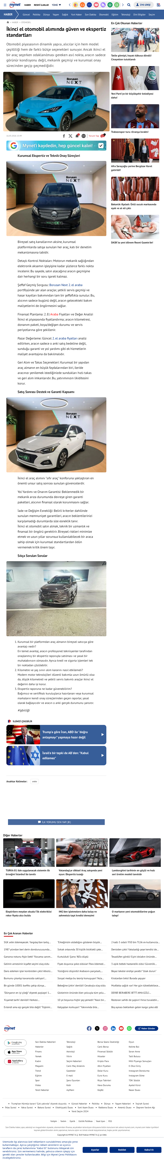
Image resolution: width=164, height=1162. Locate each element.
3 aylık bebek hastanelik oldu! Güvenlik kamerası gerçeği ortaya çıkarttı (133, 964)
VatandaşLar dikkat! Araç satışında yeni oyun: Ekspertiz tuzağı (80, 872)
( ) (56, 822)
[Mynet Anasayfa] (14, 4)
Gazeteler (71, 1070)
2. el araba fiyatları (65, 338)
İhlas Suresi (10, 1107)
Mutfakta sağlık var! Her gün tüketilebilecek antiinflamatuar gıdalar (135, 985)
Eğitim (115, 14)
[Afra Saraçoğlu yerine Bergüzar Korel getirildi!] (135, 151)
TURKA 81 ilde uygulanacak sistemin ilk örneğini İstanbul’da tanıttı (28, 872)
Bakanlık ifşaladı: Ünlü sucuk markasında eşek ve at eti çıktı (133, 206)
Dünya (46, 14)
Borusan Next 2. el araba (65, 285)
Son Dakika (90, 14)
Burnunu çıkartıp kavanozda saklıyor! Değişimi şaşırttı (24, 978)
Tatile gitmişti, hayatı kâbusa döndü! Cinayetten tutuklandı (131, 57)
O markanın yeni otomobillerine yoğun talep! (133, 913)
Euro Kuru (103, 1075)
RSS (110, 1121)
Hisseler (101, 1056)
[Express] (82, 5)
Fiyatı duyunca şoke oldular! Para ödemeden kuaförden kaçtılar (81, 964)
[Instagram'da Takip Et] (105, 1028)
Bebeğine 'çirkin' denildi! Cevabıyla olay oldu (81, 985)
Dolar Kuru (103, 1070)
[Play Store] (15, 1042)
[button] (5, 5)
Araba (54, 314)
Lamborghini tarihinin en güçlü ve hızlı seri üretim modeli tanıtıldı (133, 872)
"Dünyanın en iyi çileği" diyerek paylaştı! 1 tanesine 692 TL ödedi (26, 993)
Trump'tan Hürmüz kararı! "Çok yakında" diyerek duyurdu (39, 1103)
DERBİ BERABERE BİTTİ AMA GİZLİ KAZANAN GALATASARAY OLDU (130, 993)
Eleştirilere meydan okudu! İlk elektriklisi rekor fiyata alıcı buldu (29, 913)
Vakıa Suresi (27, 1107)
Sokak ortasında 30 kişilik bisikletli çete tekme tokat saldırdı (79, 949)
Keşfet (100, 1090)
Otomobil (104, 14)
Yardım (63, 1121)
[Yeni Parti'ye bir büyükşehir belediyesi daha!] (135, 78)
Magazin (39, 1066)
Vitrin (69, 1056)
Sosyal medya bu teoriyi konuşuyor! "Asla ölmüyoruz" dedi (79, 978)
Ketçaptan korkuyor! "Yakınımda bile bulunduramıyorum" (77, 1007)
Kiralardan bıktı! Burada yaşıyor (128, 978)
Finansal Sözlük (105, 1051)
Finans (38, 1051)
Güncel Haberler (79, 1103)
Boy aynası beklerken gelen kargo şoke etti (134, 1007)
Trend (38, 1070)
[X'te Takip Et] (97, 1028)
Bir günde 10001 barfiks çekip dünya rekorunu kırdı (24, 985)
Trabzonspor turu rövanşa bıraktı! (129, 131)
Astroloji (70, 1051)
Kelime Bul (134, 1046)
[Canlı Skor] (103, 5)
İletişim (53, 1121)
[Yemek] (75, 5)
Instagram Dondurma (139, 1070)
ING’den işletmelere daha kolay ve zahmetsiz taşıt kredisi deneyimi (78, 913)
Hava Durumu (104, 1085)
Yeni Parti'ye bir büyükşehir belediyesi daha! (132, 95)
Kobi (68, 1085)
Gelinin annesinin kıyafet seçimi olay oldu (26, 963)
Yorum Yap (97, 135)
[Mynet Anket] (89, 5)
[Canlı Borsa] (116, 5)
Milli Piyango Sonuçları (140, 1061)
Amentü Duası (124, 1107)
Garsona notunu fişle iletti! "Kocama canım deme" (27, 957)
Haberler (39, 1046)
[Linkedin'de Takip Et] (113, 1028)
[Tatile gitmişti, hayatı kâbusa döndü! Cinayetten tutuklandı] (135, 40)
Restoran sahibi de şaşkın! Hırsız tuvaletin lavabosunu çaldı (134, 1000)
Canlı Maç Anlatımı (75, 1066)
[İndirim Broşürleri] (96, 5)
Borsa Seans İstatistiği (108, 1041)
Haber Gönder (148, 1028)
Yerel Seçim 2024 (80, 1111)
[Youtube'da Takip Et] (121, 1028)
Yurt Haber (76, 14)
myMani (70, 1090)
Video (38, 1085)
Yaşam (56, 14)
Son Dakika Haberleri (45, 1041)
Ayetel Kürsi (135, 1085)
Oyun (131, 1041)
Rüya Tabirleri (104, 1080)
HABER (8, 14)
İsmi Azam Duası (86, 1107)
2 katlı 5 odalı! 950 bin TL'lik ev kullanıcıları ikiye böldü (135, 942)
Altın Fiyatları (104, 1066)
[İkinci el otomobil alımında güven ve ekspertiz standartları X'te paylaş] (70, 136)
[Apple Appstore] (15, 1052)
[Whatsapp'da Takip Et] (129, 1028)
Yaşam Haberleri (123, 1103)
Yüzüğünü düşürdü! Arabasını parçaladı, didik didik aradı (79, 971)
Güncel (26, 14)
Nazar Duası (134, 1090)
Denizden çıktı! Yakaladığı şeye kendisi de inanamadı (134, 949)
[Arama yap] (129, 5)
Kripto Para (103, 1061)
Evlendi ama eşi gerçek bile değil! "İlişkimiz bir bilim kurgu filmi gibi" (27, 1007)
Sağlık (65, 14)
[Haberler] (7, 22)
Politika (36, 14)
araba (34, 781)
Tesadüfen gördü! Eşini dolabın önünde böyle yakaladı (133, 957)
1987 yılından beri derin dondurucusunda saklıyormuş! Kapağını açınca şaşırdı (26, 949)
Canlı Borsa (103, 1046)
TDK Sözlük (134, 1080)
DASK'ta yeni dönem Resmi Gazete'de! (132, 242)
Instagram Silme (136, 1075)
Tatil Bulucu (134, 1056)
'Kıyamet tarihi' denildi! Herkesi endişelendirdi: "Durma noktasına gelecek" (27, 1000)
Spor (37, 1080)
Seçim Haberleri (74, 1061)
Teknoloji (125, 14)
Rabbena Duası (105, 1107)
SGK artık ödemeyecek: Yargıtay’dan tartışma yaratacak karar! (28, 942)
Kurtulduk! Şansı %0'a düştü (72, 956)
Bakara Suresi (44, 1107)
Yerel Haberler (42, 1090)
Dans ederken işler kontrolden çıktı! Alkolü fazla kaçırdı (27, 971)
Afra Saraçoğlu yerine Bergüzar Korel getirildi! (131, 168)
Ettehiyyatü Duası (64, 1107)
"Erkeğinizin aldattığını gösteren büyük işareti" (78, 942)
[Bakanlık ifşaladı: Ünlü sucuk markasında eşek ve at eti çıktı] (135, 189)
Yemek (38, 1056)
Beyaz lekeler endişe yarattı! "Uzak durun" (133, 971)
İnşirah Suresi (142, 1103)
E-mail (69, 1075)
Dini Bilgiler (139, 14)
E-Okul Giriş (135, 1066)
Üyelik (72, 1121)
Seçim (152, 14)
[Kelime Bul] (110, 5)
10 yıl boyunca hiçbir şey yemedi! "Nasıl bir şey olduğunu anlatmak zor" (80, 1000)
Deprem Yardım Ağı (145, 1107)
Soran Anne (134, 1051)
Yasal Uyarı (100, 1121)
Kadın (38, 1061)
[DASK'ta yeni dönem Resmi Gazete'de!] (135, 227)
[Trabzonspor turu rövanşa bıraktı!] (135, 116)
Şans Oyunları (73, 1080)
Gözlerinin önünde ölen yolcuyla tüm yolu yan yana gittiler (80, 993)
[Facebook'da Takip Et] (89, 1028)
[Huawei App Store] (15, 1061)
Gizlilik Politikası (85, 1121)
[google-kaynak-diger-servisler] (56, 146)
